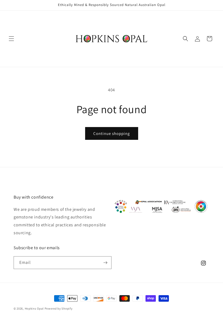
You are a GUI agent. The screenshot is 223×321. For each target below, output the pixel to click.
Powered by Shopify (59, 308)
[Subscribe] (105, 262)
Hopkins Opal (34, 308)
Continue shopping (111, 133)
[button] (11, 39)
